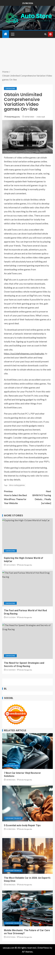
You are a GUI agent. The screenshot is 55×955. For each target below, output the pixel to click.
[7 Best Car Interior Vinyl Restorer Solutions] (27, 751)
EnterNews (43, 947)
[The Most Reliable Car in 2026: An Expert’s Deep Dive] (27, 856)
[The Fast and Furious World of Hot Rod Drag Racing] (27, 588)
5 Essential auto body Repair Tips (22, 825)
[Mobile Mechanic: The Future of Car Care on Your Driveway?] (27, 908)
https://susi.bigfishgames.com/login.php (24, 353)
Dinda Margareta (13, 117)
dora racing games (17, 485)
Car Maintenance (13, 818)
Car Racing (10, 88)
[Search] (45, 34)
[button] (12, 34)
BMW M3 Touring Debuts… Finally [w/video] (41, 497)
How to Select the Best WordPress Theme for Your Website (15, 497)
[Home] (5, 34)
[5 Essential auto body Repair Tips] (27, 803)
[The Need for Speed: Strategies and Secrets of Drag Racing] (27, 641)
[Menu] (12, 34)
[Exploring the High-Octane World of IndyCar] (27, 536)
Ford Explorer (12, 766)
